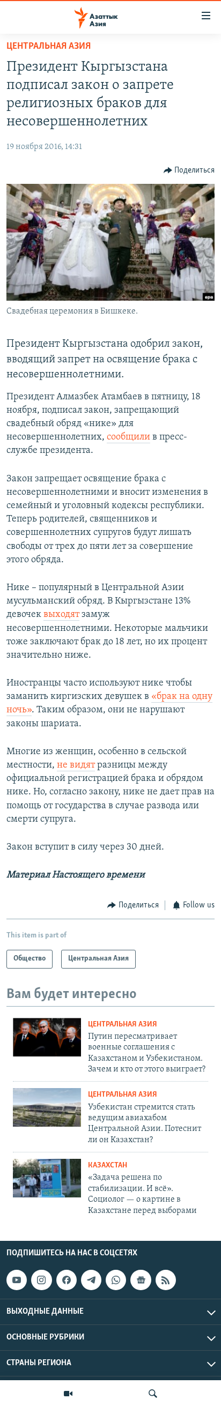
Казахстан (107, 1166)
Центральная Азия (48, 46)
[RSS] (166, 1280)
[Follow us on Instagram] (41, 1280)
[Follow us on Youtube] (16, 1280)
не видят (76, 765)
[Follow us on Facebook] (66, 1280)
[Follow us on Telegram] (91, 1280)
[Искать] (153, 1393)
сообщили (128, 437)
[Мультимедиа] (68, 1393)
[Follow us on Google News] (140, 1280)
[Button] (189, 170)
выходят (61, 615)
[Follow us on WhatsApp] (116, 1280)
